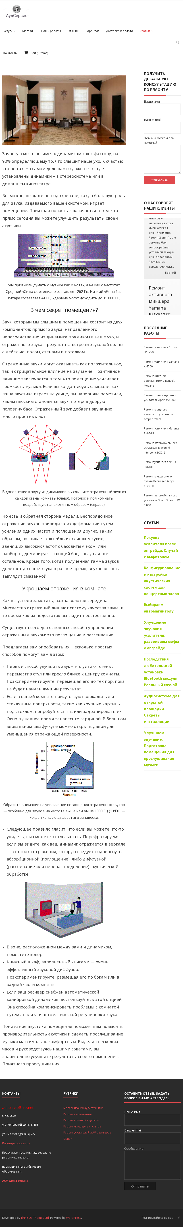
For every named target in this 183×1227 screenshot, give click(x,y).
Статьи (67, 1139)
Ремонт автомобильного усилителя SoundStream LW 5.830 (162, 564)
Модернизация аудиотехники (83, 1108)
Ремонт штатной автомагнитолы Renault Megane (159, 444)
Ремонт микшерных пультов (82, 1126)
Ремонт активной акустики (81, 1120)
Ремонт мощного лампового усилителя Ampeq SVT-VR (158, 478)
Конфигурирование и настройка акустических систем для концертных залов (162, 644)
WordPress (73, 1218)
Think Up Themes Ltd (35, 1218)
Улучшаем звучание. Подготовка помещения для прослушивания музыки (159, 812)
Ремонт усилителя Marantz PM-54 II (161, 494)
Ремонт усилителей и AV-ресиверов (87, 1132)
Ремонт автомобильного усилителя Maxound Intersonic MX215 (160, 511)
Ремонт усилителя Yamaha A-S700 (161, 427)
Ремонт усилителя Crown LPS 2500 (160, 413)
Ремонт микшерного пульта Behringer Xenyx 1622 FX (159, 545)
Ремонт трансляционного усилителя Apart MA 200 (161, 461)
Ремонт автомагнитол (77, 1114)
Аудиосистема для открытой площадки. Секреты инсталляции (162, 772)
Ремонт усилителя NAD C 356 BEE (160, 528)
